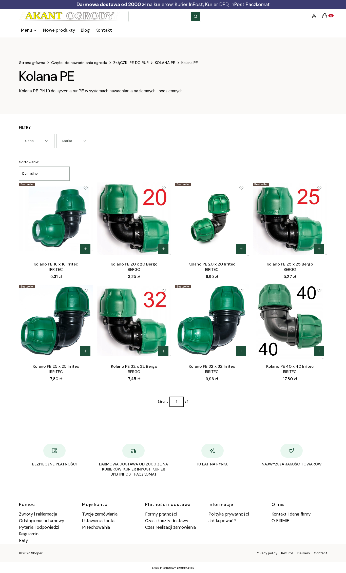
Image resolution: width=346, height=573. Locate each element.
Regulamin (29, 534)
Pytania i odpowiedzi (39, 527)
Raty (23, 540)
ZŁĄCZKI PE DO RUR (131, 62)
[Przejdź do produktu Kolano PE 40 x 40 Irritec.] (290, 321)
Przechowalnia (96, 527)
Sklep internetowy (171, 567)
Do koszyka (85, 249)
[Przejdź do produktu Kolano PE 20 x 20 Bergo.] (134, 219)
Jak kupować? (222, 520)
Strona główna (32, 62)
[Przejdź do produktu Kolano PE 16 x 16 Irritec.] (56, 219)
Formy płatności (161, 514)
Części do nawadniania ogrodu (79, 62)
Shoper (37, 553)
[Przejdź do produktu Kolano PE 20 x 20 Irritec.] (212, 219)
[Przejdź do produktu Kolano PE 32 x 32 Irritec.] (212, 321)
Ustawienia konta (98, 520)
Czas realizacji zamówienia (170, 527)
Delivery (303, 553)
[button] (195, 16)
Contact (320, 553)
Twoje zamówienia (100, 514)
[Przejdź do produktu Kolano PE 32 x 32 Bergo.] (134, 321)
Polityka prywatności (228, 514)
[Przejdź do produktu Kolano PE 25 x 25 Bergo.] (290, 219)
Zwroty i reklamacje (38, 514)
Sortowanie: (29, 162)
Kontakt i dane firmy (291, 514)
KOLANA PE (165, 62)
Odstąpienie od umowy (41, 520)
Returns (287, 553)
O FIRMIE (280, 520)
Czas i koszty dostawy (166, 520)
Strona (163, 401)
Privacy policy (266, 553)
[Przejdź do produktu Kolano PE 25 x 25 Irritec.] (56, 321)
